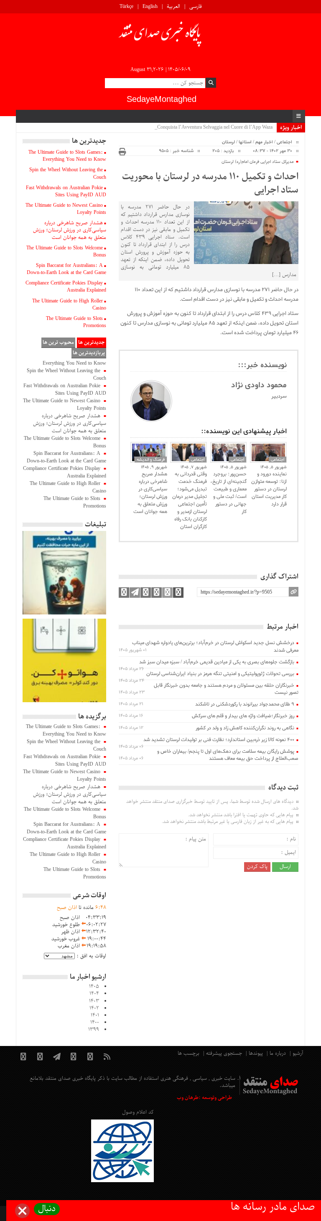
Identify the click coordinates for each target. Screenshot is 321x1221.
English (150, 6)
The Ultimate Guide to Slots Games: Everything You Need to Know (67, 156)
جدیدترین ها (91, 342)
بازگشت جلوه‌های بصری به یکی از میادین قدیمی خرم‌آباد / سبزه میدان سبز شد (216, 662)
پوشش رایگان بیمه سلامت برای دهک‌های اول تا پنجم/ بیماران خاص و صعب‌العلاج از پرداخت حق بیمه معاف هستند (227, 755)
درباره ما (278, 1053)
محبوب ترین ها (58, 342)
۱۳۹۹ (93, 1029)
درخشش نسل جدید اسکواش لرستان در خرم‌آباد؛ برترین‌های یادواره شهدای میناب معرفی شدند (215, 646)
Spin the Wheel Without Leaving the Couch (67, 173)
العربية (173, 6)
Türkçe (126, 6)
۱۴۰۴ (94, 994)
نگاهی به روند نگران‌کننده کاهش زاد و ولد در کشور (245, 728)
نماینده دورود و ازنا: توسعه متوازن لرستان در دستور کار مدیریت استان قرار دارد (269, 489)
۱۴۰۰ (94, 1022)
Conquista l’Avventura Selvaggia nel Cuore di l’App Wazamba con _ (205, 127)
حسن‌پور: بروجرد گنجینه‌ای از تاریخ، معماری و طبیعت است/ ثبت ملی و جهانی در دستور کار (228, 492)
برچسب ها (188, 1053)
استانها (245, 142)
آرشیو (298, 1053)
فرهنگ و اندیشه (151, 459)
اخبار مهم (264, 142)
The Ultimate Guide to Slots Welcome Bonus (66, 251)
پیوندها (256, 1053)
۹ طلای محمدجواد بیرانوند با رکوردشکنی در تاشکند (244, 704)
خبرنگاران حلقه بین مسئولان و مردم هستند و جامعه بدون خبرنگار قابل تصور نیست (226, 689)
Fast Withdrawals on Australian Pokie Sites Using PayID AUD (66, 191)
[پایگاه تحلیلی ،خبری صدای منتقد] (160, 36)
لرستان (228, 142)
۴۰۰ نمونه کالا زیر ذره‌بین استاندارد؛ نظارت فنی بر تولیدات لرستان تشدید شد (218, 740)
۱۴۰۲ (94, 1008)
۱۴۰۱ (95, 1015)
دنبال (47, 1209)
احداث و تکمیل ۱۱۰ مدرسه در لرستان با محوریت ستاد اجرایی (210, 183)
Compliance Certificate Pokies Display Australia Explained (65, 286)
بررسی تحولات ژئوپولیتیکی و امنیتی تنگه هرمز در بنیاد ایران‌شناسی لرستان (220, 674)
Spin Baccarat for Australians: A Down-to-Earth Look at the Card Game (66, 269)
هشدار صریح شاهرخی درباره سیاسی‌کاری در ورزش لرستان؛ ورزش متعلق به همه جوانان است (150, 492)
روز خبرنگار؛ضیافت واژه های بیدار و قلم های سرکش (243, 716)
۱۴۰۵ (94, 986)
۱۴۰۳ (94, 1001)
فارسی (195, 6)
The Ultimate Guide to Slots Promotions (76, 322)
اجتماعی (284, 142)
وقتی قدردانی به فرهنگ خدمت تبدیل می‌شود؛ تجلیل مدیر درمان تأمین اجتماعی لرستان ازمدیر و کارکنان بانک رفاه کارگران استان (189, 500)
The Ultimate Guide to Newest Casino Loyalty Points (65, 209)
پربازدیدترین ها (89, 353)
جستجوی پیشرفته (224, 1053)
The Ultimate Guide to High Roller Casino (69, 304)
